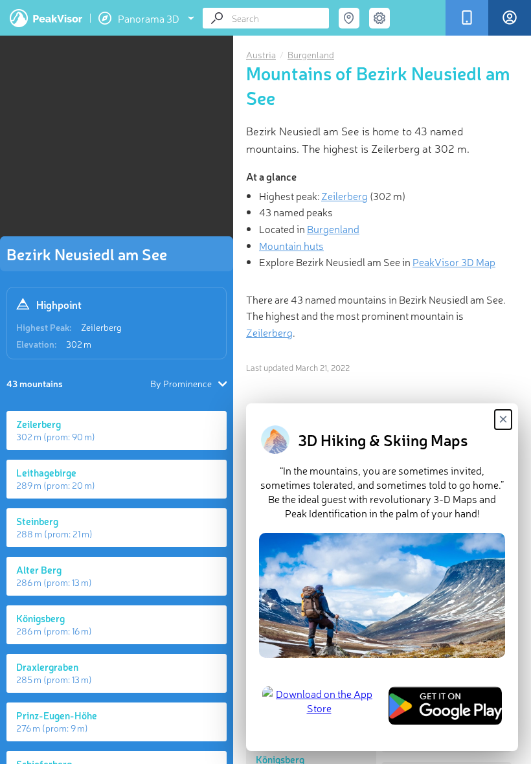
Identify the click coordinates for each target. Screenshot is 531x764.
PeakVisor (46, 18)
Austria (261, 54)
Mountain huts (291, 245)
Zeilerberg (101, 327)
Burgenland (311, 54)
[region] (116, 140)
